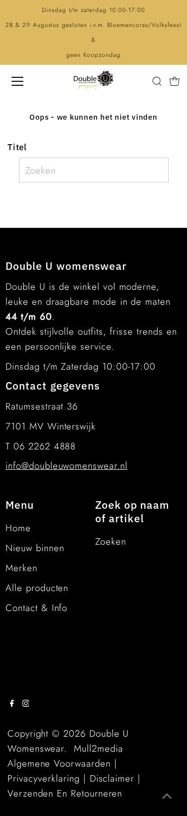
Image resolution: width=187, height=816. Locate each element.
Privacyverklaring (43, 778)
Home (18, 528)
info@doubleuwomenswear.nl (66, 465)
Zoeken (110, 541)
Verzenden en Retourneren (64, 793)
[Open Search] (157, 81)
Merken (21, 568)
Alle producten (36, 588)
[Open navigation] (25, 81)
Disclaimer (112, 778)
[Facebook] (11, 704)
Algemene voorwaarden (59, 763)
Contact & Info (36, 607)
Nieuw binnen (34, 548)
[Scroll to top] (167, 796)
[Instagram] (26, 704)
